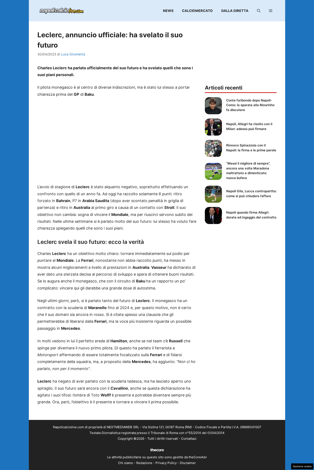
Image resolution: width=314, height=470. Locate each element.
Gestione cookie (302, 466)
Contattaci (189, 439)
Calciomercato (197, 11)
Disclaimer (188, 463)
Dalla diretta (234, 11)
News (168, 11)
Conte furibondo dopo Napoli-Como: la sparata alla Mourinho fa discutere (250, 105)
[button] (259, 10)
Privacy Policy (166, 463)
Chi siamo (125, 463)
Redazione (144, 463)
